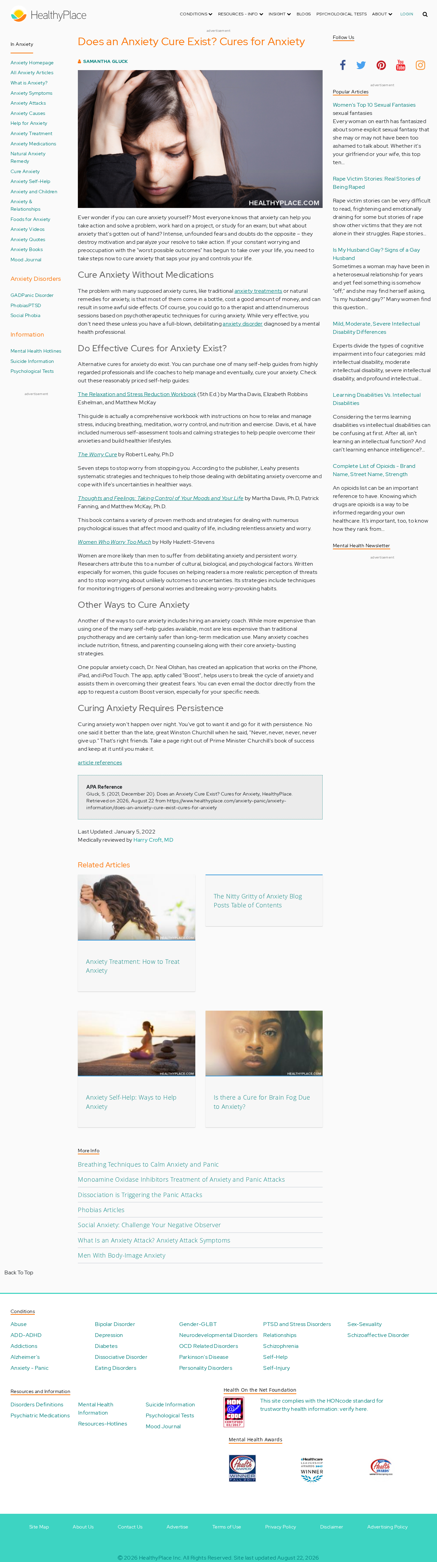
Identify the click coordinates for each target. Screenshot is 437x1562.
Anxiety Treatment (32, 133)
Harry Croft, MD (153, 839)
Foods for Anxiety (31, 219)
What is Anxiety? (29, 82)
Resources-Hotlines (102, 1423)
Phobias (19, 305)
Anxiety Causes (28, 113)
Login (406, 14)
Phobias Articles (101, 1210)
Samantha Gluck (105, 61)
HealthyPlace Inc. (160, 1557)
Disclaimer (331, 1527)
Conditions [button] (194, 14)
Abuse (19, 1324)
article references (100, 762)
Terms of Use (226, 1527)
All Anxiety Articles (32, 72)
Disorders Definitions (37, 1404)
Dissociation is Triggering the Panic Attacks (140, 1195)
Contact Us (130, 1527)
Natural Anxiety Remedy (28, 157)
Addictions (24, 1346)
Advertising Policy (387, 1527)
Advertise (177, 1527)
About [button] (380, 14)
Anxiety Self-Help (31, 181)
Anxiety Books (27, 249)
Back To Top (18, 1272)
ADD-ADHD (26, 1335)
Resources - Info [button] (238, 14)
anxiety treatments (258, 290)
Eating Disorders (115, 1367)
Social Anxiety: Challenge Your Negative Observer (149, 1225)
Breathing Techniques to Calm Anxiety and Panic (148, 1164)
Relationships (279, 1335)
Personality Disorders (205, 1367)
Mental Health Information (95, 1408)
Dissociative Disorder (121, 1357)
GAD (16, 295)
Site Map (39, 1527)
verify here (353, 1409)
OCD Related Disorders (208, 1346)
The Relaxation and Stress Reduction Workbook (137, 394)
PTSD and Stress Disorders (297, 1324)
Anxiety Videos (28, 229)
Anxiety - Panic (29, 1367)
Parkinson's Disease (204, 1357)
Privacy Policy (280, 1527)
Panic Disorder (38, 295)
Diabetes (106, 1346)
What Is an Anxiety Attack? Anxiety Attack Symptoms (154, 1240)
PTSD (34, 305)
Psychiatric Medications (40, 1415)
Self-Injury (276, 1367)
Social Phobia (25, 315)
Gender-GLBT (198, 1324)
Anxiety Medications (33, 143)
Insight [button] (278, 14)
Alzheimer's (25, 1357)
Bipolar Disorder (115, 1324)
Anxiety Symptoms (31, 93)
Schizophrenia (280, 1346)
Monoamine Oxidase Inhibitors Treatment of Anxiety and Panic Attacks (181, 1179)
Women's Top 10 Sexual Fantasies (374, 104)
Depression (109, 1335)
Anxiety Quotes (28, 239)
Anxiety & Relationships (25, 205)
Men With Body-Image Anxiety (121, 1255)
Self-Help (275, 1357)
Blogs (304, 14)
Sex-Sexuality (365, 1324)
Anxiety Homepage (32, 62)
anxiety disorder (243, 323)
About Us (83, 1527)
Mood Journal (26, 259)
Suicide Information (32, 361)
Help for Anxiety (29, 123)
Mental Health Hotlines (36, 350)
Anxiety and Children (34, 191)
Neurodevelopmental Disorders (218, 1335)
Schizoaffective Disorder (379, 1335)
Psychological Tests (341, 14)
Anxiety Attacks (28, 103)
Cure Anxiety (25, 171)
